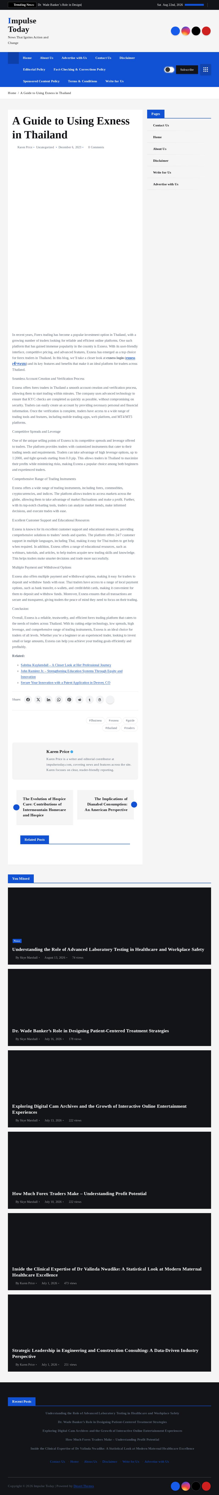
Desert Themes (84, 1486)
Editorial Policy (34, 69)
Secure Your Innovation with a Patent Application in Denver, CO (65, 682)
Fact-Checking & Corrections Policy (80, 69)
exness (115, 720)
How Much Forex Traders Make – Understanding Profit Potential (112, 1439)
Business (96, 720)
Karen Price (25, 147)
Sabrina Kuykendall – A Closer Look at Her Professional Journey (66, 665)
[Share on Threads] (100, 700)
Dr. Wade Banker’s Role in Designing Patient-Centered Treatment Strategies (112, 1422)
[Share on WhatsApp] (59, 700)
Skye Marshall (29, 957)
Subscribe (187, 69)
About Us (46, 58)
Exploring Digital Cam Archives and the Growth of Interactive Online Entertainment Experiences (112, 1430)
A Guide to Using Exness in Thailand (45, 93)
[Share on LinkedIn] (48, 700)
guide (131, 720)
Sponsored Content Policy (41, 81)
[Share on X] (38, 700)
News (17, 941)
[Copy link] (110, 700)
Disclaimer (127, 58)
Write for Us (114, 81)
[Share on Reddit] (79, 700)
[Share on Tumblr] (90, 700)
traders (130, 728)
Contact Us (103, 58)
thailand (112, 728)
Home (27, 58)
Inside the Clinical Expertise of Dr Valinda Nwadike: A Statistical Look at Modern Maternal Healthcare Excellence (112, 1448)
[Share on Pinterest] (69, 700)
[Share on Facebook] (28, 700)
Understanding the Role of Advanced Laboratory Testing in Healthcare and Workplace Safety (112, 1413)
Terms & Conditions (82, 81)
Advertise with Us (74, 58)
